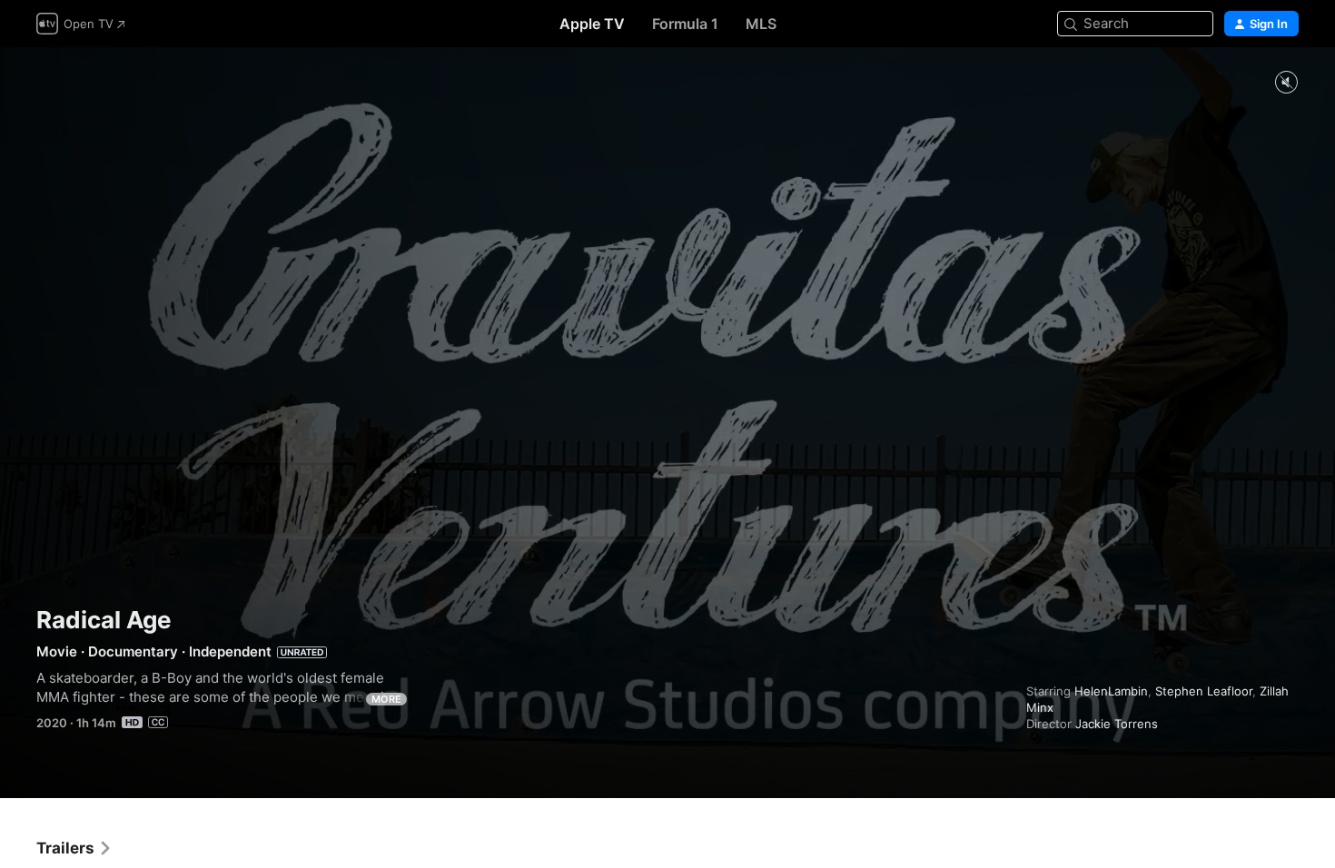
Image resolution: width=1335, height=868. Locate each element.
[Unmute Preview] (1286, 83)
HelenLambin (1111, 691)
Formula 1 (685, 24)
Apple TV (592, 24)
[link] (74, 848)
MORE (386, 699)
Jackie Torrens (1116, 723)
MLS (761, 24)
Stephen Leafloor (1203, 691)
